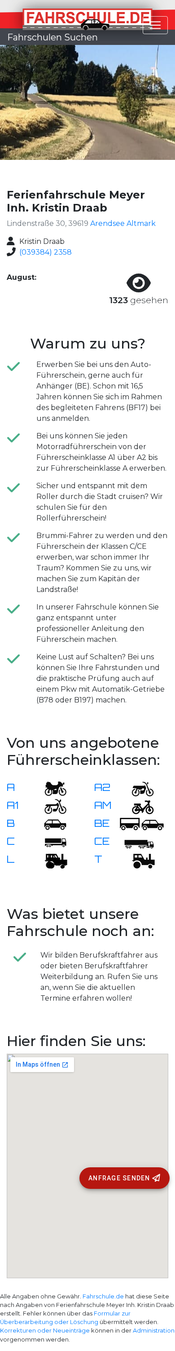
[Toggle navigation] (155, 25)
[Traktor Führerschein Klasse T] (137, 860)
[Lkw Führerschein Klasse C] (50, 842)
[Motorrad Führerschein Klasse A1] (50, 806)
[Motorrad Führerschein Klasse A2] (137, 788)
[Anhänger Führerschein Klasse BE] (141, 824)
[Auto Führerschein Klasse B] (50, 824)
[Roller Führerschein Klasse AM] (137, 806)
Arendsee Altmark (123, 223)
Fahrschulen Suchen (52, 37)
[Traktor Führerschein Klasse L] (50, 860)
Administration (154, 1330)
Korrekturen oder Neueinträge (45, 1330)
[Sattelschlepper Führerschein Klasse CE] (137, 842)
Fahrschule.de (103, 1296)
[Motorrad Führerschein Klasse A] (50, 788)
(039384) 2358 (45, 252)
